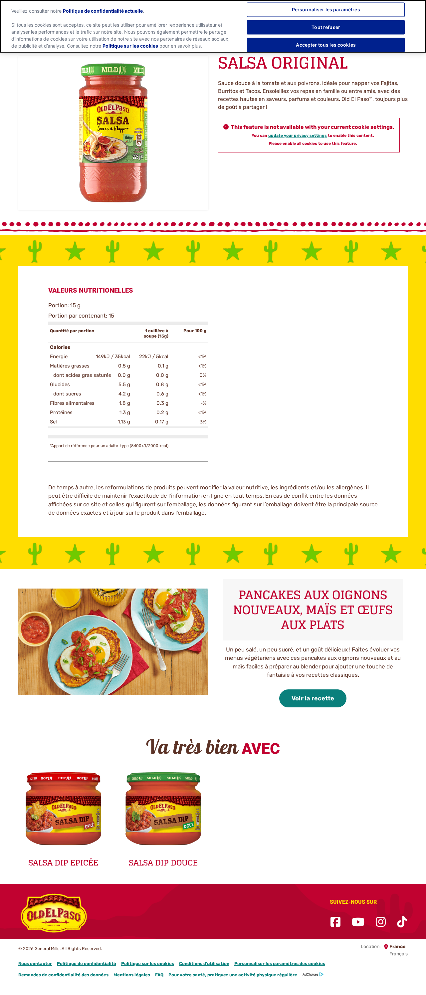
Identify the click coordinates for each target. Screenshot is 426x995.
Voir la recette (313, 698)
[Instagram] (380, 922)
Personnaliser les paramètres (326, 9)
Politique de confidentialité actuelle (103, 11)
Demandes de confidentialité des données (63, 974)
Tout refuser (326, 27)
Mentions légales (131, 974)
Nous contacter (35, 963)
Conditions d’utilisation (204, 963)
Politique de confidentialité (86, 963)
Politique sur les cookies (147, 963)
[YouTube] (358, 922)
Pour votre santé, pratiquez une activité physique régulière (232, 974)
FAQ (159, 974)
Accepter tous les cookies (326, 45)
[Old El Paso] (54, 914)
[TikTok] (402, 922)
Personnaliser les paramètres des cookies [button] (279, 963)
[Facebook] (335, 922)
